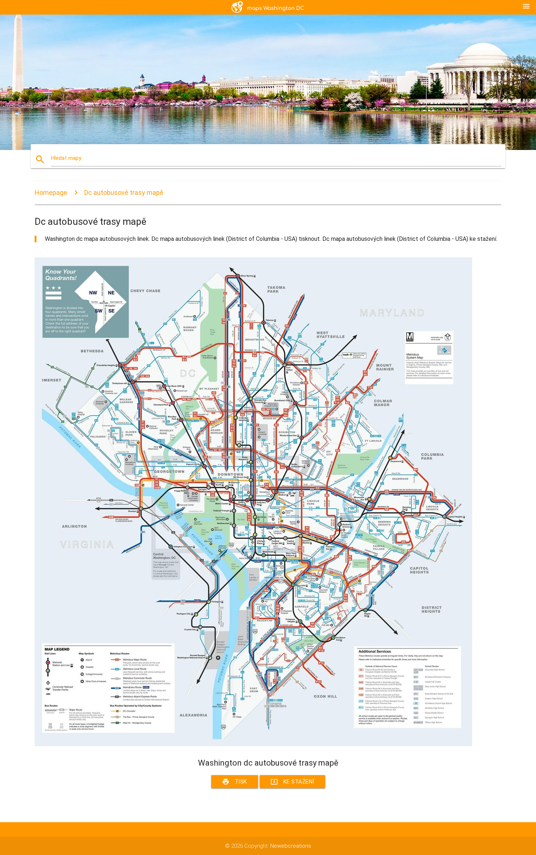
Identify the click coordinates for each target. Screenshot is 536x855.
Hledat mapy (66, 158)
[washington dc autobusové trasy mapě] (253, 744)
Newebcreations (290, 846)
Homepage (51, 192)
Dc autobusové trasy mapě (123, 192)
